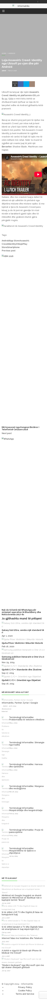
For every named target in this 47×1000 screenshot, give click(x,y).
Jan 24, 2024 (13, 856)
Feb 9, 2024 (13, 835)
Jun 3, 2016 (5, 918)
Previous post (9, 250)
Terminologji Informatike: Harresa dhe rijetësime (25, 765)
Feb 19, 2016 (6, 932)
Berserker (7, 146)
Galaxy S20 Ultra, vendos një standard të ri (23, 631)
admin (4, 70)
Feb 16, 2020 (8, 646)
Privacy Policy (25, 987)
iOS (17, 244)
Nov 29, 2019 (8, 662)
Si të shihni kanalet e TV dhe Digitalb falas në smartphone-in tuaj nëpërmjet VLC (22, 928)
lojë (21, 244)
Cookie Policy (25, 990)
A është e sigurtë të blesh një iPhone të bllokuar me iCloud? (21, 951)
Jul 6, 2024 (12, 706)
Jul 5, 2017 (5, 941)
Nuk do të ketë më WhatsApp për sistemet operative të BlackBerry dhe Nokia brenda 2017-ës (21, 612)
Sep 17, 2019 (8, 673)
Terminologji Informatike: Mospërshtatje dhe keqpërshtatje (26, 809)
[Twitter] (43, 2)
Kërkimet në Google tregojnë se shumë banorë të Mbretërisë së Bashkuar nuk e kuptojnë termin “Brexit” (22, 897)
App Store (14, 240)
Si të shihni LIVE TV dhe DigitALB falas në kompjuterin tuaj (22, 913)
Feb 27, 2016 (12, 70)
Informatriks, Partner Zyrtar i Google (20, 703)
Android (11, 53)
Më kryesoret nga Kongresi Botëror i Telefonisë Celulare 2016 (20, 428)
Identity (12, 244)
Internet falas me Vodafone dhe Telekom (22, 938)
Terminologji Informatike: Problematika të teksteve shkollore (26, 718)
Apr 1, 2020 (7, 636)
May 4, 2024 (13, 723)
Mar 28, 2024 (13, 792)
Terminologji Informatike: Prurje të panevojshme (26, 831)
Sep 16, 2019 (8, 683)
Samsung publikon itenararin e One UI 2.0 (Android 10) (23, 658)
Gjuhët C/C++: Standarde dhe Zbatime (22, 669)
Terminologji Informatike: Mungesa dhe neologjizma (26, 787)
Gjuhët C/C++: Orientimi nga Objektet (21, 680)
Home (4, 53)
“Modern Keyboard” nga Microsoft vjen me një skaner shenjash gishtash (23, 966)
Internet (5, 711)
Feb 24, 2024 (13, 813)
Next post (7, 433)
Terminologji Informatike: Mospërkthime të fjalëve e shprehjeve (22, 850)
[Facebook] (40, 2)
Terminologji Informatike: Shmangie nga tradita (26, 743)
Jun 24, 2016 (6, 903)
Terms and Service (25, 994)
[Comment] (32, 84)
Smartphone (13, 247)
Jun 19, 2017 (6, 971)
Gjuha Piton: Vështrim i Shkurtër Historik (22, 643)
